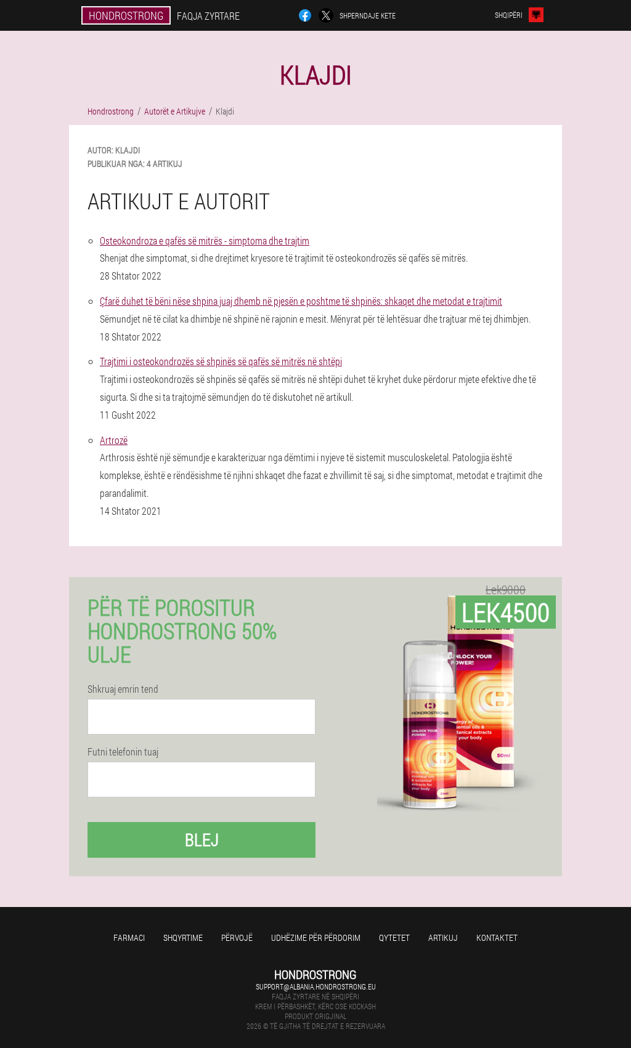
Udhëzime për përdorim (315, 937)
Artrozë (114, 439)
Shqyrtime (183, 937)
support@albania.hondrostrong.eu (316, 986)
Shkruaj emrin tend (123, 689)
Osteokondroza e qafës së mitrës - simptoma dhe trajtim (204, 240)
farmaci (129, 937)
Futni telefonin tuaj (123, 752)
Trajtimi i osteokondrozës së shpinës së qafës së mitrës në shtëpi (221, 361)
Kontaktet (497, 937)
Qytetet (394, 937)
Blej (202, 839)
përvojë (237, 937)
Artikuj (443, 937)
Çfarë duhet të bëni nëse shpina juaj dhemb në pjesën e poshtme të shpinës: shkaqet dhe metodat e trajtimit (301, 300)
